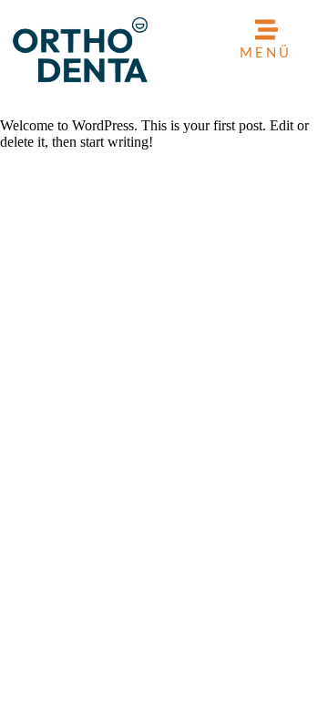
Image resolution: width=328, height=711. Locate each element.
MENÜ (266, 52)
